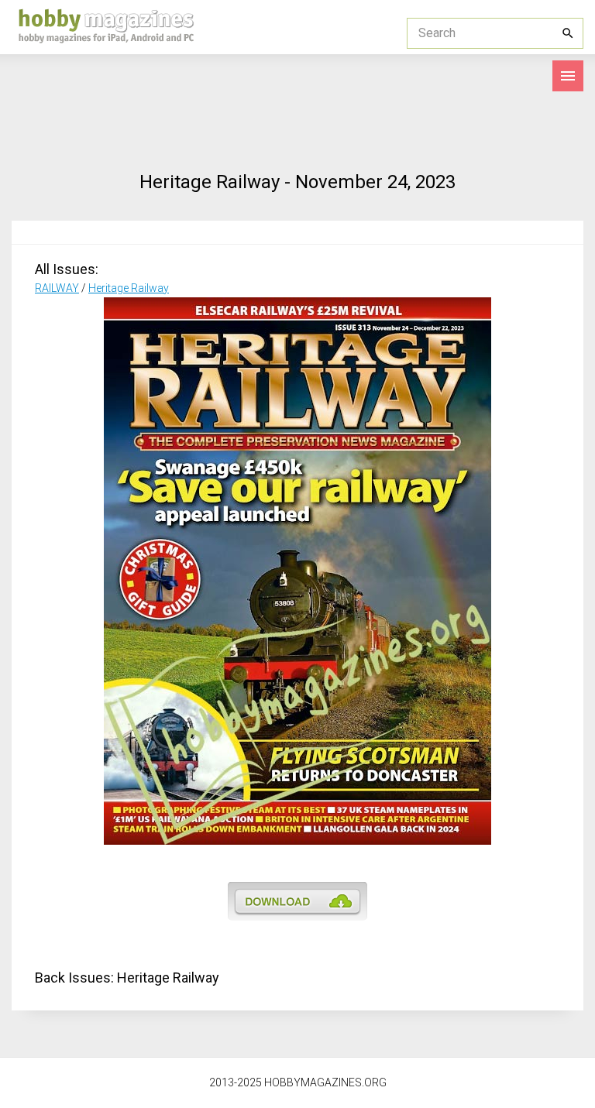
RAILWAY (57, 288)
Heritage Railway (128, 288)
